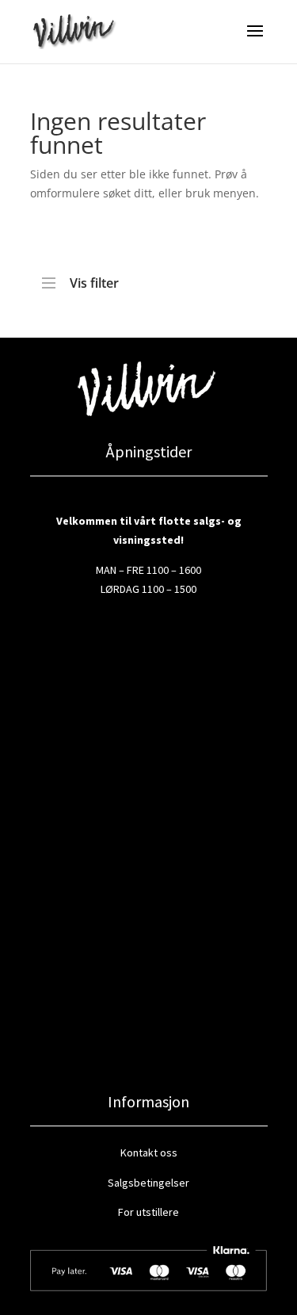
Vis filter (94, 279)
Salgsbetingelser (148, 1182)
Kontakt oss (148, 1152)
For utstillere (148, 1212)
